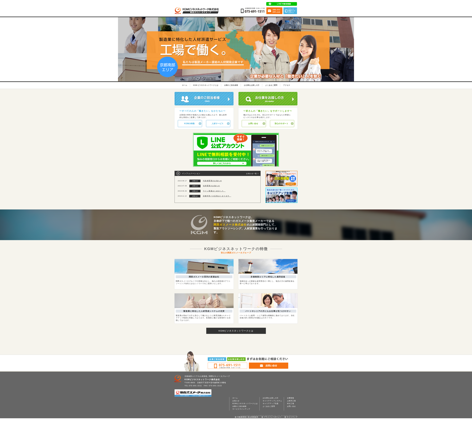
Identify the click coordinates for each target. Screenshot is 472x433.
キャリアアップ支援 (270, 403)
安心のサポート (281, 123)
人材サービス (217, 123)
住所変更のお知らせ (211, 186)
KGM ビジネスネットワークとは (205, 85)
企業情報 (290, 398)
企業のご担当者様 (231, 85)
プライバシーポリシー (272, 417)
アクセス (286, 85)
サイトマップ (292, 417)
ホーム (184, 85)
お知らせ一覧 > (252, 173)
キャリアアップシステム (272, 401)
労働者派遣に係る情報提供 (247, 417)
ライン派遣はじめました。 (214, 191)
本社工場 (290, 403)
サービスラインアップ (241, 409)
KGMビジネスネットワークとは (236, 331)
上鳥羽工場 (291, 401)
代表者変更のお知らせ (212, 181)
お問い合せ (274, 10)
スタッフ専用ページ (290, 10)
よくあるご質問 (271, 85)
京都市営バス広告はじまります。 (217, 196)
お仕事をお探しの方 (251, 85)
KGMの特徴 (189, 123)
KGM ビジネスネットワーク (198, 7)
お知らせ (235, 401)
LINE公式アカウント (281, 4)
